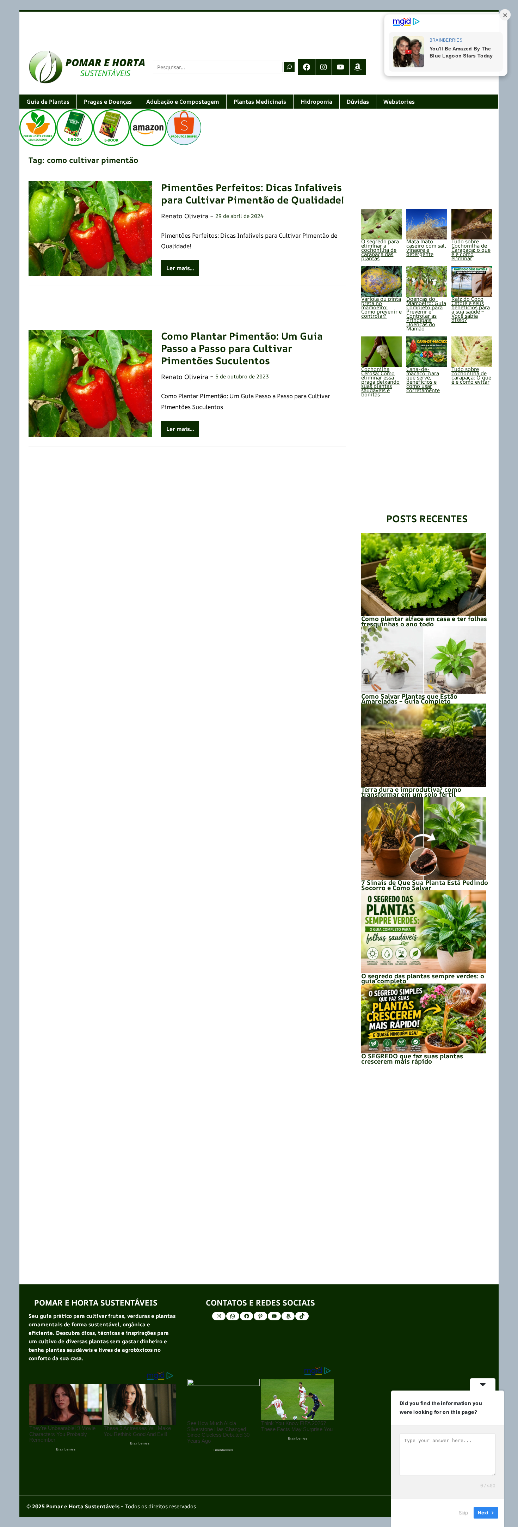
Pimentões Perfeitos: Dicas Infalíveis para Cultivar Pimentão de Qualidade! (252, 193)
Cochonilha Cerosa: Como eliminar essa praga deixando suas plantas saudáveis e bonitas (380, 381)
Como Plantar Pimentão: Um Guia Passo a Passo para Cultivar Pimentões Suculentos (242, 348)
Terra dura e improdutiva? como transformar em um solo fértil (411, 791)
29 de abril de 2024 (239, 216)
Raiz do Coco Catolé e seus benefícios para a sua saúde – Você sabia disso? (470, 309)
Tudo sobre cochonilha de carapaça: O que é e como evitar (471, 375)
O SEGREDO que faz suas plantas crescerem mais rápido (412, 1058)
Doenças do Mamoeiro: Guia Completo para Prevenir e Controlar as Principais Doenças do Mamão (426, 313)
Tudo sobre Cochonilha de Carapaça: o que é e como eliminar (471, 250)
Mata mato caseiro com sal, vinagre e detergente (426, 248)
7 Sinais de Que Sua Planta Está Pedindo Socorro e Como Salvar (424, 885)
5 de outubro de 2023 (242, 376)
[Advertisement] (230, 26)
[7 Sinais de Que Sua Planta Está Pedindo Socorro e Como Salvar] (423, 838)
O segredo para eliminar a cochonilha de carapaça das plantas (380, 250)
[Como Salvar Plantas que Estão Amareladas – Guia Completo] (423, 660)
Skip (463, 1512)
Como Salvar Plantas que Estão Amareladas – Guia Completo (409, 698)
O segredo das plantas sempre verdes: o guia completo (422, 978)
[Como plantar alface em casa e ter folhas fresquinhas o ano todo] (423, 574)
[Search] (289, 67)
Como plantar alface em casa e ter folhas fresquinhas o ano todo (424, 621)
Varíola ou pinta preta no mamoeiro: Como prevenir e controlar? (381, 307)
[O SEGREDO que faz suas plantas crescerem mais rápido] (423, 1019)
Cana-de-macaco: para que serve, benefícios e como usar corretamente (423, 379)
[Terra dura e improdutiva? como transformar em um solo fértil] (423, 745)
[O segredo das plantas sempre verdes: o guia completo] (423, 931)
